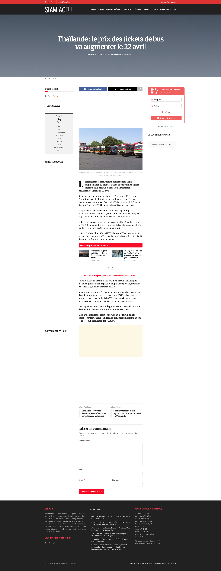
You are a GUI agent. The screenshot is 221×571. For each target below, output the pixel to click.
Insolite (146, 9)
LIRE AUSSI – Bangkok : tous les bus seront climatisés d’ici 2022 (109, 275)
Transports (128, 9)
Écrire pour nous (171, 2)
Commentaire (84, 441)
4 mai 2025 (95, 260)
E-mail (82, 480)
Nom (81, 469)
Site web (115, 480)
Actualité (114, 54)
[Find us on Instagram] (51, 2)
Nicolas (91, 54)
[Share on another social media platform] (139, 89)
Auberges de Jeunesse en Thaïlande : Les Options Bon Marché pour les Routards (133, 254)
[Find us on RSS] (54, 2)
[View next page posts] (112, 267)
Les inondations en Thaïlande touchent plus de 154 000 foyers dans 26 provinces (110, 535)
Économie (138, 9)
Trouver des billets (167, 118)
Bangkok (120, 54)
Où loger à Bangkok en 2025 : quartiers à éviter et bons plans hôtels (99, 254)
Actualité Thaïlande (113, 9)
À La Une (101, 9)
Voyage (154, 9)
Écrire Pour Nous (143, 563)
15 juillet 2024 (130, 260)
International (165, 9)
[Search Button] (175, 9)
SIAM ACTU (58, 9)
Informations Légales (157, 563)
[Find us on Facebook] (45, 2)
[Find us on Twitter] (48, 2)
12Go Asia (165, 126)
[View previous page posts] (108, 267)
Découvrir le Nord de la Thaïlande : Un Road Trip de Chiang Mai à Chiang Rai (110, 529)
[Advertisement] (110, 111)
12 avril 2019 (102, 54)
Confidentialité (171, 563)
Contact (163, 2)
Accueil (93, 9)
